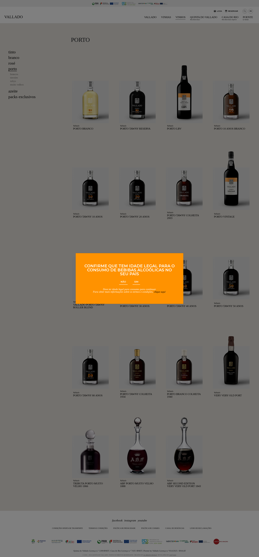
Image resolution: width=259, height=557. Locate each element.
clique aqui (160, 291)
